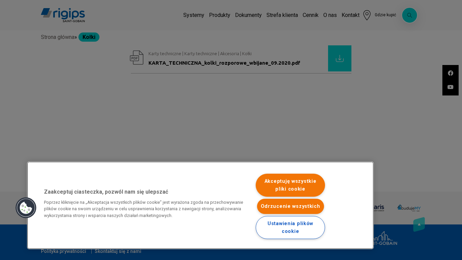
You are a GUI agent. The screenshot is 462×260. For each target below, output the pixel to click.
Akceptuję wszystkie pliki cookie (290, 185)
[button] (26, 208)
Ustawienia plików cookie (290, 227)
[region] (200, 205)
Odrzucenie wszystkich (290, 206)
